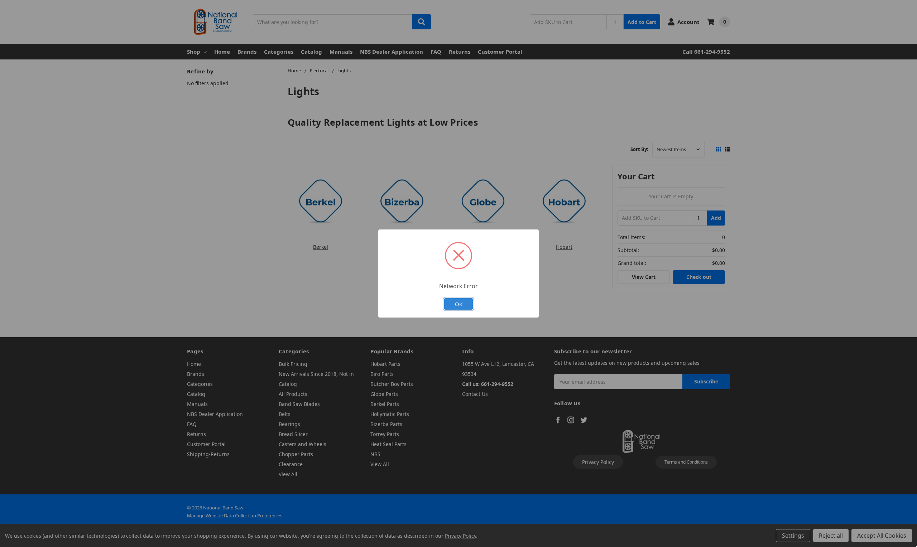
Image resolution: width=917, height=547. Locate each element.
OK (458, 304)
